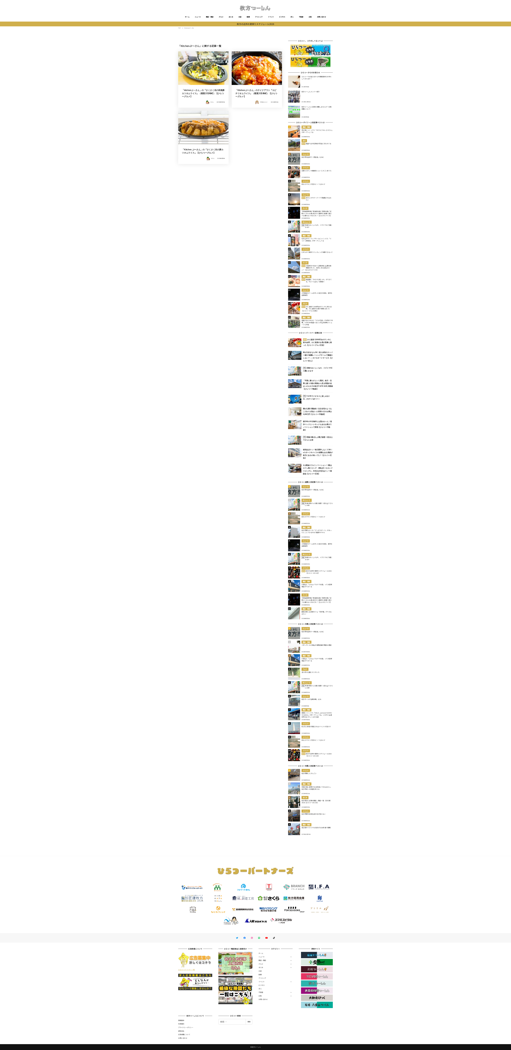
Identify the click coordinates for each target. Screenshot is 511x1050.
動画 (248, 17)
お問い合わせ (321, 17)
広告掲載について (184, 1034)
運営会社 (181, 1031)
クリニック (259, 17)
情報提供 (181, 1020)
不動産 (301, 17)
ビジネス (282, 17)
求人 (292, 17)
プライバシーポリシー (185, 1027)
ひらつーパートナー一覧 (186, 970)
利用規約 (181, 1024)
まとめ (231, 17)
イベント (271, 17)
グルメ (221, 17)
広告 (310, 17)
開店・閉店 (209, 17)
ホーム (187, 17)
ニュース (198, 17)
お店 (240, 17)
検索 (249, 1022)
